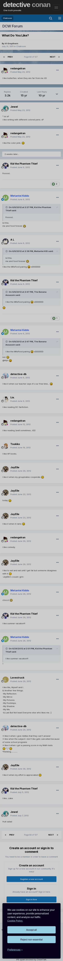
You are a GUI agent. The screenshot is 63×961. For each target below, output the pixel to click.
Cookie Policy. (15, 920)
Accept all (31, 929)
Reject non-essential (31, 939)
